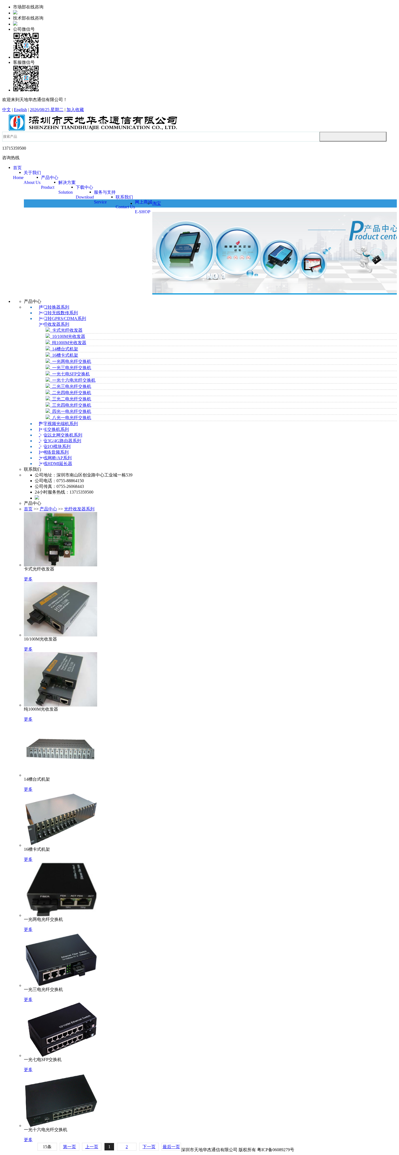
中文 (6, 109)
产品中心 (48, 509)
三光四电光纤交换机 (70, 405)
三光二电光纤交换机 (70, 399)
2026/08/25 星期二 (47, 109)
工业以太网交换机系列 (60, 435)
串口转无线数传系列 (58, 312)
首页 (28, 509)
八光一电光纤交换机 (70, 417)
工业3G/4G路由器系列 (60, 440)
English (20, 109)
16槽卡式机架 (64, 355)
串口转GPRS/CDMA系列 (62, 318)
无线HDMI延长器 (55, 463)
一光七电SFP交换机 (70, 374)
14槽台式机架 (64, 349)
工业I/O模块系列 (55, 446)
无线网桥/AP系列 (55, 458)
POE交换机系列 (54, 429)
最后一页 (171, 1146)
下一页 (149, 1146)
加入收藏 (75, 109)
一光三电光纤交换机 (70, 367)
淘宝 (156, 203)
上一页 (91, 1146)
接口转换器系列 (54, 307)
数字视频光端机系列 (58, 423)
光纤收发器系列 (54, 324)
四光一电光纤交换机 (70, 411)
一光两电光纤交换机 (70, 361)
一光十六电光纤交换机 (73, 380)
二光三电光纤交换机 (70, 386)
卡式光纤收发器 (66, 330)
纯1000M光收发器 (68, 342)
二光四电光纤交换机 (70, 392)
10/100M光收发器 (67, 336)
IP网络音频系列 (54, 452)
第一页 (69, 1146)
